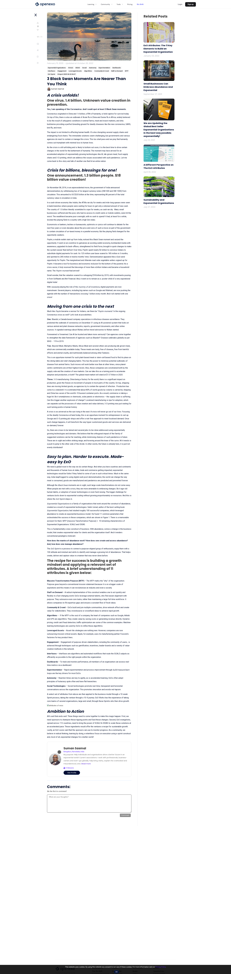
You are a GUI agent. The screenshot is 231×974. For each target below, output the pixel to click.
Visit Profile (71, 772)
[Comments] (41, 44)
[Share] (42, 50)
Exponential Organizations (57, 68)
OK (116, 972)
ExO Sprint (51, 74)
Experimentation (104, 68)
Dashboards (116, 68)
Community (105, 4)
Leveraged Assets (75, 71)
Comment (125, 815)
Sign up (190, 4)
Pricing (129, 4)
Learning (90, 4)
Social (84, 68)
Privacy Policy (160, 967)
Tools (118, 4)
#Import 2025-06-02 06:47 (67, 74)
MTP (126, 71)
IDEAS (77, 68)
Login (180, 4)
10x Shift (140, 4)
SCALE (70, 68)
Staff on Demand (116, 71)
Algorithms (88, 71)
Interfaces (51, 71)
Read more (86, 764)
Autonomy (92, 68)
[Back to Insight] (36, 15)
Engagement (62, 71)
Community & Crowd (101, 71)
